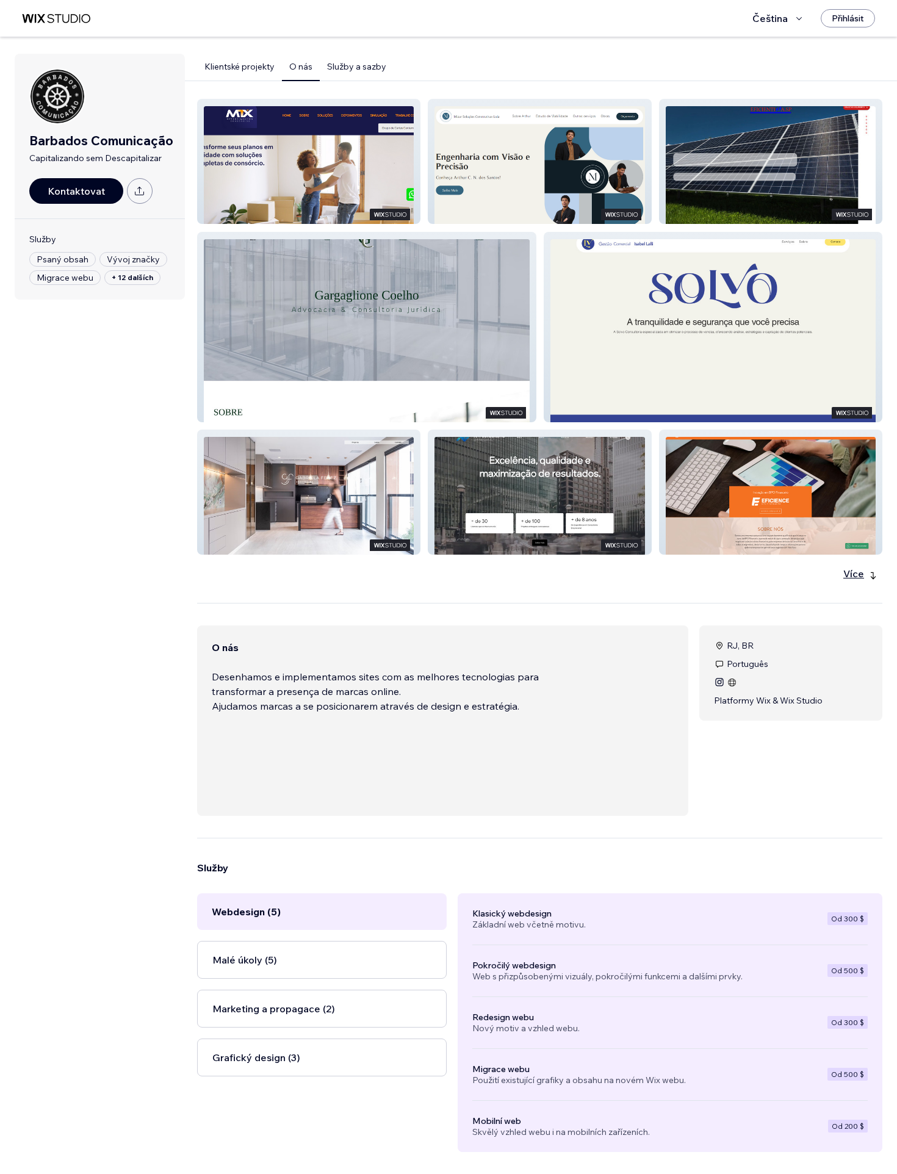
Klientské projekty (239, 66)
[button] (308, 161)
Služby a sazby (356, 66)
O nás (300, 66)
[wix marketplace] (56, 19)
